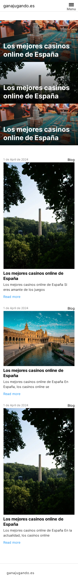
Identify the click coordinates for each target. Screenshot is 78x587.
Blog (71, 160)
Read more (11, 297)
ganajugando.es (19, 6)
